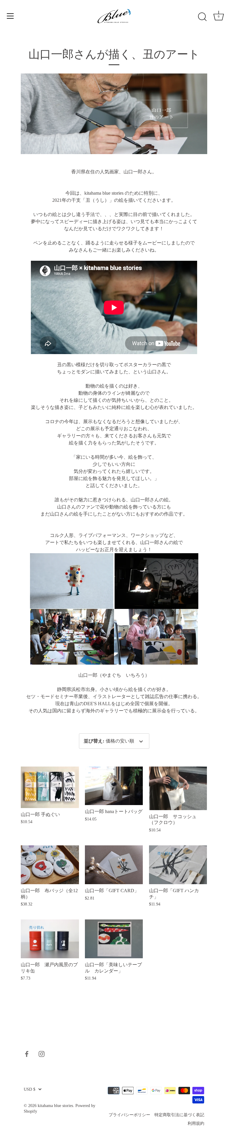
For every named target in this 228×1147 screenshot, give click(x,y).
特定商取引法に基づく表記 (179, 1115)
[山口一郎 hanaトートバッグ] (114, 786)
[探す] (202, 16)
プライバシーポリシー (129, 1115)
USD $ (29, 1089)
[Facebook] (27, 1053)
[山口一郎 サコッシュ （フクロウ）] (178, 788)
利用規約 (196, 1123)
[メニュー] (10, 16)
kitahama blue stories (55, 1105)
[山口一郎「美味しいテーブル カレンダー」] (114, 938)
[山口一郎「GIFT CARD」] (114, 864)
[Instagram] (42, 1053)
